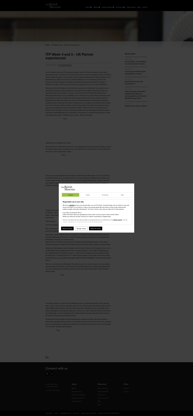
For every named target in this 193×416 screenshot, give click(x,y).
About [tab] (122, 195)
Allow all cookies (67, 228)
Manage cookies (81, 228)
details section (117, 220)
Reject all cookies (96, 228)
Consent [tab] (70, 195)
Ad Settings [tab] (105, 195)
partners (71, 205)
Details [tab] (88, 195)
